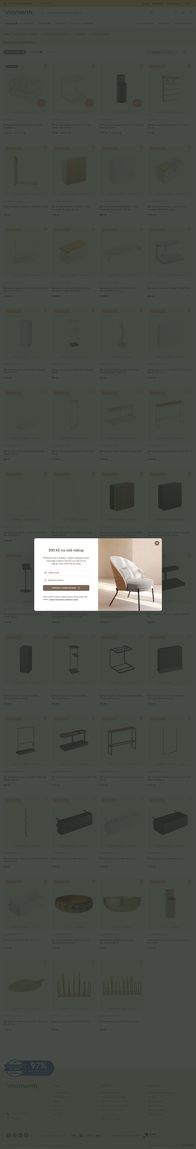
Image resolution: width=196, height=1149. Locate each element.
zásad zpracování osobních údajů (63, 599)
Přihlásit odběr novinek (64, 588)
